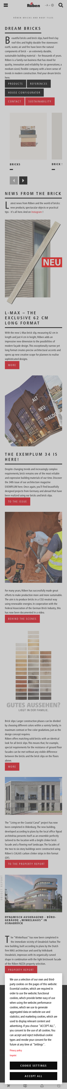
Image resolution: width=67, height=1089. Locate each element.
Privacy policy (16, 1050)
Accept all (33, 1076)
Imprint (13, 1055)
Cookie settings (33, 1065)
